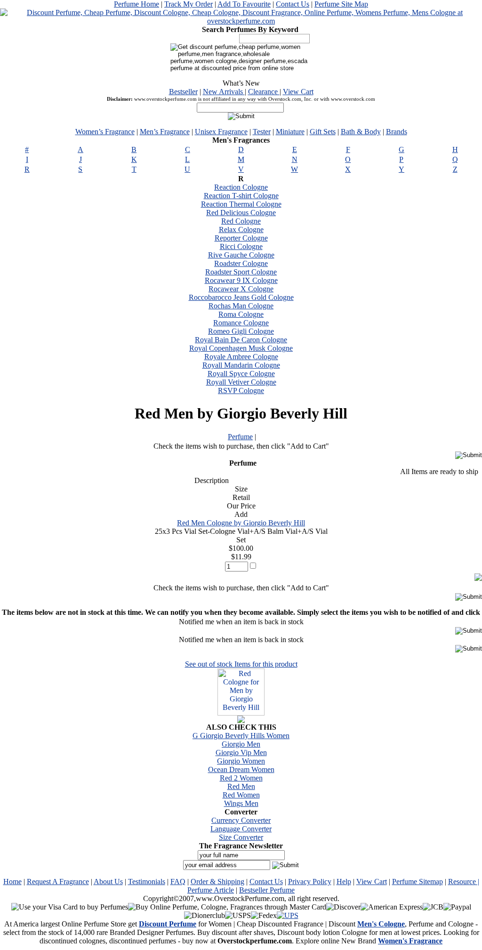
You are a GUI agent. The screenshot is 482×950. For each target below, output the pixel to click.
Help (344, 882)
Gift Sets (323, 132)
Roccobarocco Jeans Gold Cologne (241, 297)
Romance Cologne (241, 323)
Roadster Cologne (241, 263)
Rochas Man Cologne (241, 306)
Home (12, 882)
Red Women (241, 795)
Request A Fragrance (58, 882)
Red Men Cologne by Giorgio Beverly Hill (241, 523)
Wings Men (241, 803)
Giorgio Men (241, 744)
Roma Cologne (241, 314)
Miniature (290, 132)
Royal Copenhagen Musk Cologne (241, 348)
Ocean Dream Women (241, 769)
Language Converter (241, 829)
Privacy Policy (309, 882)
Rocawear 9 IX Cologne (241, 280)
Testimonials (146, 882)
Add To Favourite (244, 4)
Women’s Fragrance (105, 132)
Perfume (240, 437)
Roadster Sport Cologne (241, 272)
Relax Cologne (241, 229)
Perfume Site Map (341, 4)
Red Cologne (241, 221)
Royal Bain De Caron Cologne (241, 340)
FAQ (177, 882)
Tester (262, 132)
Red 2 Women (241, 778)
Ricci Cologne (241, 246)
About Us (108, 882)
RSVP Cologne (241, 390)
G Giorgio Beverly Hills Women (241, 736)
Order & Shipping (217, 882)
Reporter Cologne (241, 238)
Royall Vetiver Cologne (241, 382)
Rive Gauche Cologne (241, 255)
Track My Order (188, 4)
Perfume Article (210, 890)
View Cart (298, 92)
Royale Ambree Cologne (241, 357)
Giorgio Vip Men (241, 753)
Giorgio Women (241, 761)
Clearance (264, 92)
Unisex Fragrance (221, 132)
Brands (396, 132)
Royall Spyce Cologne (241, 374)
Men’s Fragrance (165, 132)
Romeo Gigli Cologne (241, 331)
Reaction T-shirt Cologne (241, 196)
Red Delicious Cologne (241, 213)
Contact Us (292, 4)
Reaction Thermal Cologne (241, 204)
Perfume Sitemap (417, 882)
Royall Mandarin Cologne (241, 365)
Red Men (241, 786)
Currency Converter (241, 820)
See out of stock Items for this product (241, 664)
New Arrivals (224, 92)
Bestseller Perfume (267, 890)
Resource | (463, 882)
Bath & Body (361, 132)
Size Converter (241, 837)
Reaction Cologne (241, 187)
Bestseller (183, 92)
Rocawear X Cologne (241, 289)
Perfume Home (136, 4)
